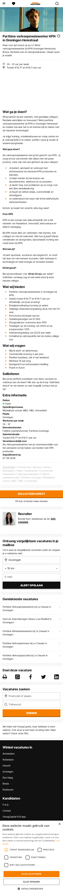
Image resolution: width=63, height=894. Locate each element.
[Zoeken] (58, 3)
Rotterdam (8, 759)
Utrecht (6, 765)
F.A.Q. (6, 804)
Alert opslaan (31, 585)
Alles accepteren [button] (31, 874)
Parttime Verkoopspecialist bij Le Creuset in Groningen (25, 657)
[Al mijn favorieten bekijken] (13, 3)
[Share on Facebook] (31, 676)
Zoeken (31, 713)
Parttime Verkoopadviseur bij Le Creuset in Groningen (25, 645)
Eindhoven (8, 789)
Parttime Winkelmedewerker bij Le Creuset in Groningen (26, 633)
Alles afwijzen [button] (31, 881)
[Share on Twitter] (44, 676)
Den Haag (8, 777)
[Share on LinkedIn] (57, 676)
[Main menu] (3, 3)
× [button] (59, 824)
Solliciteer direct (31, 493)
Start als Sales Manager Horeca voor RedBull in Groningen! (27, 621)
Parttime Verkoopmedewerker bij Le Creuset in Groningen (27, 608)
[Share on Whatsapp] (18, 676)
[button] (31, 888)
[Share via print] (5, 676)
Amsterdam (9, 753)
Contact (7, 810)
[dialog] (31, 857)
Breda (6, 783)
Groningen (9, 467)
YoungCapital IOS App (14, 816)
